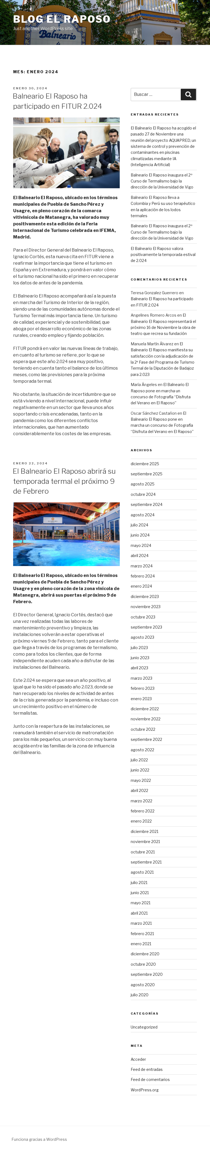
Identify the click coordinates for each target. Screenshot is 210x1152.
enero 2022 (141, 821)
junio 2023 (140, 657)
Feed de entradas (147, 1069)
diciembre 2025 (145, 463)
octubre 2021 (143, 852)
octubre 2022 (143, 729)
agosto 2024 (142, 514)
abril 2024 (139, 555)
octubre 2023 (143, 617)
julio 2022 (139, 760)
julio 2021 (139, 882)
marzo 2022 (141, 801)
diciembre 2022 (145, 708)
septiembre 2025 (146, 474)
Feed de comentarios (150, 1079)
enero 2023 (141, 698)
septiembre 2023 (146, 627)
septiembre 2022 (146, 739)
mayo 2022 (141, 780)
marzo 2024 (142, 566)
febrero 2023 (142, 688)
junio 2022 (140, 770)
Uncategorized (144, 1027)
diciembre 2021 (144, 831)
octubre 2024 (143, 494)
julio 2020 (139, 994)
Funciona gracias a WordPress (39, 1139)
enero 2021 (141, 943)
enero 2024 (141, 586)
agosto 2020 (143, 984)
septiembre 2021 (146, 862)
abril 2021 (139, 913)
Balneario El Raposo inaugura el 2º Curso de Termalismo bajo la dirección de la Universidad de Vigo (162, 181)
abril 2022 (139, 790)
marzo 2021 (141, 923)
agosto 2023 (142, 637)
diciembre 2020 (145, 953)
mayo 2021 (140, 902)
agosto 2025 (142, 484)
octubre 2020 (143, 964)
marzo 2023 (141, 678)
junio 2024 (140, 535)
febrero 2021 (142, 933)
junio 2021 (140, 892)
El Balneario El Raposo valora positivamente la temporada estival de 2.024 (163, 254)
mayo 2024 (141, 545)
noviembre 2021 (145, 841)
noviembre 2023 (146, 606)
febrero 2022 (142, 811)
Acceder (138, 1059)
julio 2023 (139, 647)
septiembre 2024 (146, 504)
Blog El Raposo (62, 19)
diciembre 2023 (145, 596)
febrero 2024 (143, 576)
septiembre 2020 (147, 974)
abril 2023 (139, 667)
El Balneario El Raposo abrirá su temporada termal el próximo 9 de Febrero (64, 481)
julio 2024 (139, 525)
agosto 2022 (142, 749)
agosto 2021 (142, 872)
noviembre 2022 (146, 719)
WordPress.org (145, 1090)
